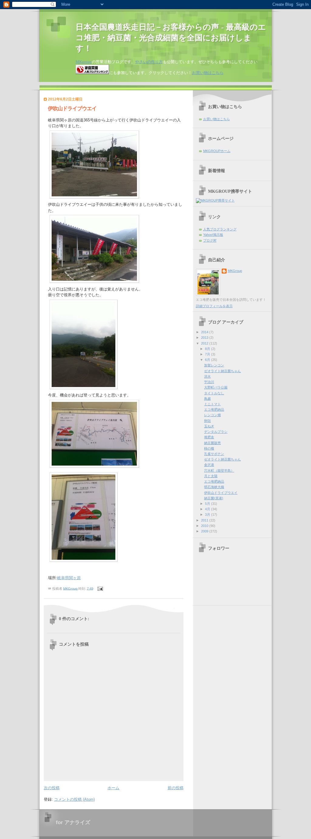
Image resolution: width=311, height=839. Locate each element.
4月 (208, 509)
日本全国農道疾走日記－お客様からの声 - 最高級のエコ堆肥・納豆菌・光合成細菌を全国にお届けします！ (171, 38)
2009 (205, 531)
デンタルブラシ (215, 431)
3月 (208, 514)
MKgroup (84, 61)
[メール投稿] (100, 588)
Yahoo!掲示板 (213, 234)
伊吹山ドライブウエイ (221, 492)
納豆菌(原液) (213, 498)
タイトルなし (214, 393)
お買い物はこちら (208, 72)
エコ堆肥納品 (214, 409)
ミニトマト (212, 404)
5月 (208, 503)
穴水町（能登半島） (219, 470)
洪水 (207, 376)
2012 (205, 343)
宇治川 (209, 382)
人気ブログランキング (220, 229)
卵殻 (207, 421)
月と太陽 (210, 476)
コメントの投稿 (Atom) (74, 799)
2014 (205, 332)
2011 (205, 520)
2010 (205, 526)
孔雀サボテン (214, 454)
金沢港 (209, 465)
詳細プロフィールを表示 (214, 306)
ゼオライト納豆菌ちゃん (222, 371)
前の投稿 (175, 788)
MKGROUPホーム (217, 151)
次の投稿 (52, 788)
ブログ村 (210, 240)
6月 (208, 360)
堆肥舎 (209, 437)
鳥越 (207, 398)
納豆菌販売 (212, 443)
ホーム (113, 788)
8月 (208, 349)
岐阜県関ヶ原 (69, 578)
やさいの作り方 (149, 61)
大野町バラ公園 (215, 387)
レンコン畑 (212, 415)
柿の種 (209, 448)
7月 (208, 354)
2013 (205, 337)
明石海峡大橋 (214, 487)
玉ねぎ (209, 426)
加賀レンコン (214, 365)
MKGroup (235, 271)
